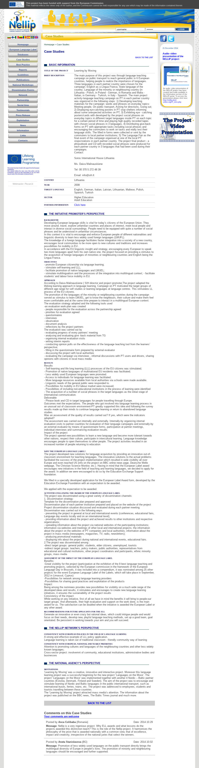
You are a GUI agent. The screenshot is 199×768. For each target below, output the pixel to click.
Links (23, 135)
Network (23, 95)
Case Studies (23, 59)
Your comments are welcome (61, 716)
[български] (9, 37)
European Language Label (23, 49)
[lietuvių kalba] (21, 37)
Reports (23, 70)
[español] (28, 37)
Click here (80, 204)
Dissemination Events (23, 90)
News (23, 125)
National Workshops (23, 85)
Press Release (23, 115)
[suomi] (13, 37)
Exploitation (23, 120)
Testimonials (23, 110)
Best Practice (23, 65)
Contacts (23, 140)
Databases (23, 54)
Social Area (23, 105)
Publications (23, 80)
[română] (24, 37)
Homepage (23, 44)
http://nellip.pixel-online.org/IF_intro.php (172, 101)
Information (23, 130)
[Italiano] (17, 37)
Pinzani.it (29, 184)
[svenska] (32, 37)
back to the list (144, 57)
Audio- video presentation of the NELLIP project (173, 56)
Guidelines (23, 75)
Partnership (23, 100)
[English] (36, 37)
